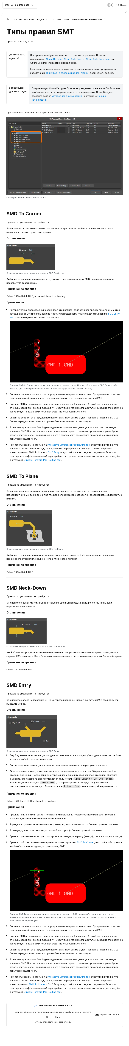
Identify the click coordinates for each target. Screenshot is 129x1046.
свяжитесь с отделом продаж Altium (67, 72)
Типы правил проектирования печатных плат (79, 19)
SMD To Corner (85, 842)
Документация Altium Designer (29, 19)
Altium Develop (54, 58)
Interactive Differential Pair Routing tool (68, 444)
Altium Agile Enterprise (98, 58)
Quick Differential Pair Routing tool (42, 459)
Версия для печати (109, 1014)
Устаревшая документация (67, 95)
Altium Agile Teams (74, 58)
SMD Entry (53, 452)
